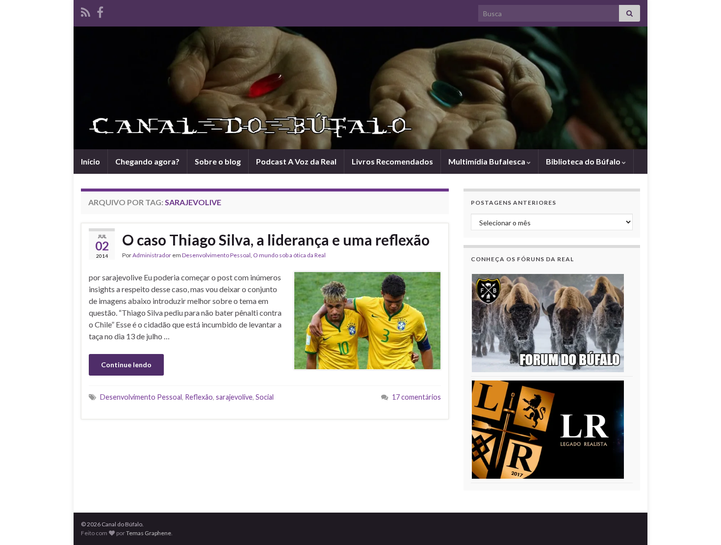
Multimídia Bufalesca (487, 161)
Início (90, 161)
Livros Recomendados (392, 161)
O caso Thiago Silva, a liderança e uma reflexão (276, 239)
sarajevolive (234, 397)
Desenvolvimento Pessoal (216, 255)
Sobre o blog (218, 161)
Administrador (151, 255)
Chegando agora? (147, 161)
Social (265, 397)
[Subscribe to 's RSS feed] (85, 10)
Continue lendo (126, 364)
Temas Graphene (148, 533)
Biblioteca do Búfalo (584, 161)
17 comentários (416, 397)
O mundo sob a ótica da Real (289, 255)
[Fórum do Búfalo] (548, 322)
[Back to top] (699, 523)
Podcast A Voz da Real (296, 161)
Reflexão (199, 397)
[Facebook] (100, 10)
